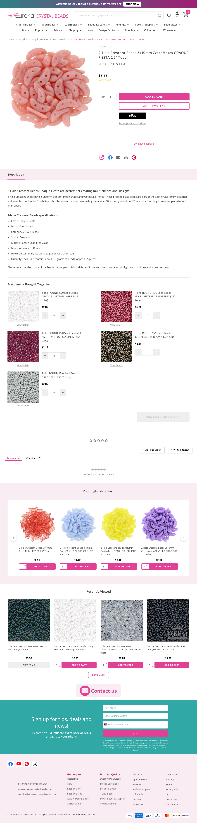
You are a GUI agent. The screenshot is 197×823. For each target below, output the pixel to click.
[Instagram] (35, 764)
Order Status (172, 774)
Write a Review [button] (181, 449)
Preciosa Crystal (108, 788)
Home (10, 39)
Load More (98, 674)
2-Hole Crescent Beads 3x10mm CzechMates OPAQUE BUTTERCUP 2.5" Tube (77, 551)
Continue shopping (143, 143)
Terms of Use (63, 814)
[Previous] (13, 538)
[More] (34, 24)
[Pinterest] (134, 157)
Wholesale (169, 30)
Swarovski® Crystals (110, 778)
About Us (137, 774)
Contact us (171, 799)
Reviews (137, 784)
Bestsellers (72, 778)
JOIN (135, 733)
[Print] (126, 157)
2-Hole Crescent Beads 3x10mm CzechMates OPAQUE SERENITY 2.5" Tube (35, 551)
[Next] (184, 538)
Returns (170, 784)
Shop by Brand (74, 793)
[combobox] (115, 15)
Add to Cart (154, 97)
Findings (121, 24)
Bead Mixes (171, 24)
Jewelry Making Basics (78, 798)
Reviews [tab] (11, 458)
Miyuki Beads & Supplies (112, 798)
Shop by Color (74, 788)
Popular (40, 30)
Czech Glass (72, 24)
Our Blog (137, 799)
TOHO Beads (107, 793)
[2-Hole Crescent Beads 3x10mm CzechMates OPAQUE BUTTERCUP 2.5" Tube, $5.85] (78, 524)
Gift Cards (138, 794)
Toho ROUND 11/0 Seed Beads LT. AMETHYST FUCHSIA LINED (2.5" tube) (62, 336)
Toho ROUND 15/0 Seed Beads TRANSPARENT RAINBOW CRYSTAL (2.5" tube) (121, 649)
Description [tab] (16, 174)
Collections (151, 30)
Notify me (29, 664)
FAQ (168, 794)
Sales (57, 30)
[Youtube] (19, 764)
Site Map (90, 814)
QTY (103, 97)
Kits (23, 30)
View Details (23, 324)
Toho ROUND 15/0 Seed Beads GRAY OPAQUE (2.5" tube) (60, 375)
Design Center (107, 30)
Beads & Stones (97, 24)
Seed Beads (49, 24)
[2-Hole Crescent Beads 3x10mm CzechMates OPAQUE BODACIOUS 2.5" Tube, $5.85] (119, 524)
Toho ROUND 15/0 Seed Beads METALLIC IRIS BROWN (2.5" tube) (155, 335)
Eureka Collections (109, 783)
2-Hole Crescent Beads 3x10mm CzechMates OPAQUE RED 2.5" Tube (157, 551)
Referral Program (141, 789)
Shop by (73, 30)
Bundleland (132, 30)
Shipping (170, 779)
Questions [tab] (31, 458)
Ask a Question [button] (153, 449)
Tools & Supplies (145, 24)
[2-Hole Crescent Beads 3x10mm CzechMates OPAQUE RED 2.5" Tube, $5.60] (159, 524)
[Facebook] (110, 157)
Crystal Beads (24, 24)
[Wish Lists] (169, 15)
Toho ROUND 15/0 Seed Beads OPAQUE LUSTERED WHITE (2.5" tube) (60, 296)
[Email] (118, 157)
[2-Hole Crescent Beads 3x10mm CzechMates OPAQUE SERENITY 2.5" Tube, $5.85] (37, 524)
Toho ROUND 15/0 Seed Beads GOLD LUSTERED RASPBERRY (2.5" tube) (155, 296)
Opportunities (173, 804)
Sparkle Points (140, 779)
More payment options (132, 123)
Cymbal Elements (109, 803)
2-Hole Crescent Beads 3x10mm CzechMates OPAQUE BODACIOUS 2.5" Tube (118, 551)
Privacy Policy (151, 748)
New (90, 30)
